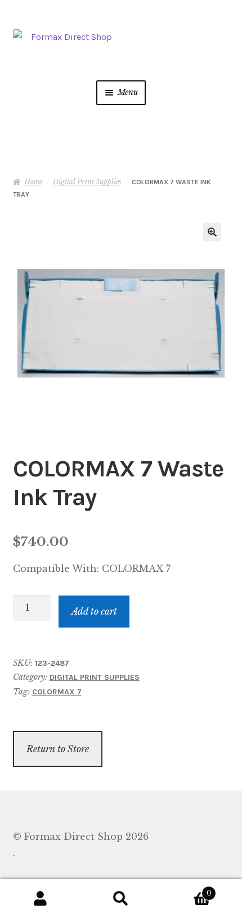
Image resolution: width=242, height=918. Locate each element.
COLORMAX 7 (57, 692)
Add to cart (94, 611)
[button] (212, 232)
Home (33, 182)
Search (120, 899)
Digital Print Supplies (87, 182)
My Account (40, 899)
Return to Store (57, 749)
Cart (187, 889)
